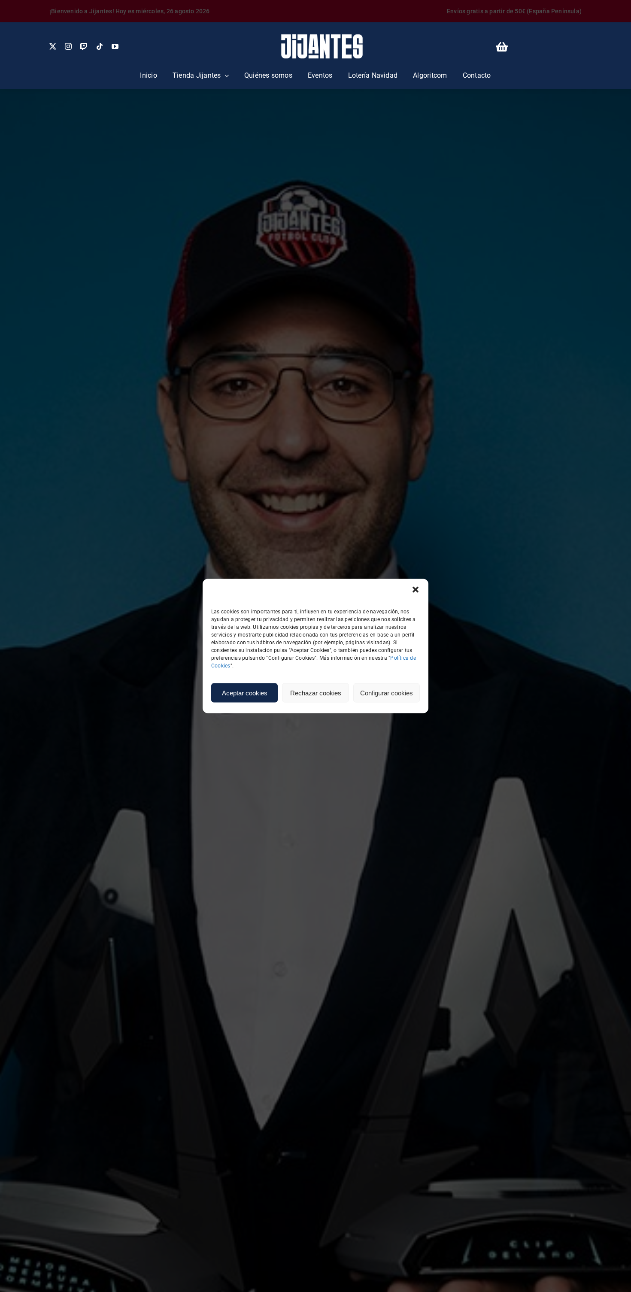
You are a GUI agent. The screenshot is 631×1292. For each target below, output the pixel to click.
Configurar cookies (386, 692)
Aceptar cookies (244, 692)
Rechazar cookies (315, 692)
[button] (415, 589)
